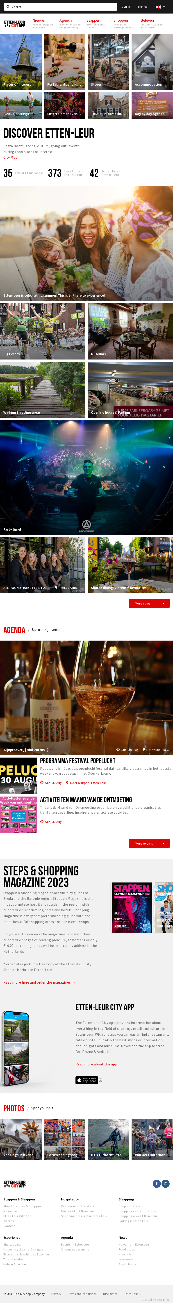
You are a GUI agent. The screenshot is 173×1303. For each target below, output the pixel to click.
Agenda (14, 630)
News (123, 1237)
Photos (14, 1108)
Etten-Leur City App (17, 1216)
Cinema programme (75, 1249)
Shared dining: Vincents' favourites (118, 587)
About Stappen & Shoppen (22, 1206)
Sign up (143, 7)
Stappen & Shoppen (19, 1199)
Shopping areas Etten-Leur (138, 1216)
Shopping (126, 1199)
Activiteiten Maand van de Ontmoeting (86, 799)
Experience (11, 1237)
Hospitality (70, 1199)
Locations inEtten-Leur (74, 172)
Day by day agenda (150, 113)
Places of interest (17, 84)
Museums (98, 354)
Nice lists (125, 1254)
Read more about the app (96, 1064)
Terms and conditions (82, 1294)
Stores (96, 84)
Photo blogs (127, 1264)
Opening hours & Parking (110, 412)
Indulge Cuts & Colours (70, 588)
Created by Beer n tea (156, 1300)
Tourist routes (13, 1259)
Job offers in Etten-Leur (111, 172)
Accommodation (148, 84)
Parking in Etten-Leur (133, 1221)
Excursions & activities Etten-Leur (27, 1254)
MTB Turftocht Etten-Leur (108, 1154)
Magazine (10, 1211)
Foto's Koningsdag (62, 1154)
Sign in (125, 7)
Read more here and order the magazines (37, 982)
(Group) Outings (16, 113)
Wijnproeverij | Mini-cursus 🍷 (26, 749)
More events (144, 843)
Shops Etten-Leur (131, 1206)
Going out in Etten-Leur (77, 1211)
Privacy (56, 1294)
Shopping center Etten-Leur (139, 1211)
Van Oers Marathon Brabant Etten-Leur (152, 1154)
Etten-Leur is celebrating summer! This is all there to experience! (54, 295)
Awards (8, 1221)
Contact (9, 1226)
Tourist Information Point (108, 113)
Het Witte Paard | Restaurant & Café (158, 750)
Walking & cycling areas (22, 412)
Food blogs (127, 1249)
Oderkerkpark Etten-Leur (88, 782)
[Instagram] (166, 1184)
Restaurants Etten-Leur (78, 1206)
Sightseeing (12, 1244)
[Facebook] (157, 1184)
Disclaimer (110, 1294)
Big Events (11, 354)
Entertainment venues (64, 113)
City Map (10, 157)
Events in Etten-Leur (75, 1244)
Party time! (12, 529)
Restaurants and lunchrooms (64, 84)
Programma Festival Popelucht (77, 760)
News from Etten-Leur (134, 1244)
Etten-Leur (132, 1294)
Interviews (126, 1259)
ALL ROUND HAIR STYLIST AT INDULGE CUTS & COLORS (26, 587)
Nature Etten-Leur (16, 1264)
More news (143, 603)
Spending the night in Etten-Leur (84, 1216)
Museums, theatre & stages (23, 1249)
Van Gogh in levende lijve (20, 1154)
